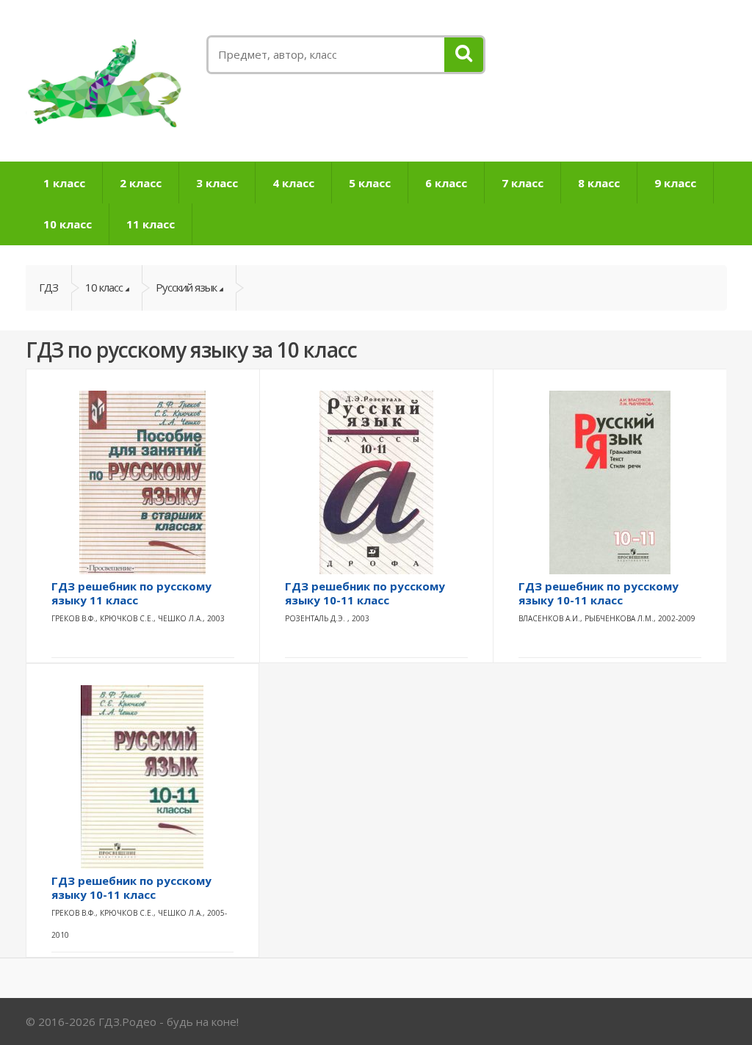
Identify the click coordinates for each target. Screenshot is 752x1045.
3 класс (217, 183)
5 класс (370, 183)
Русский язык (186, 287)
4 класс (293, 183)
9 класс (675, 183)
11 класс (150, 224)
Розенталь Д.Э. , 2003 (327, 618)
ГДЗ (48, 287)
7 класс (522, 183)
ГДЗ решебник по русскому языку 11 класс (131, 593)
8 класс (599, 183)
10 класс (67, 224)
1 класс (64, 183)
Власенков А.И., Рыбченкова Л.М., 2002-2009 (606, 618)
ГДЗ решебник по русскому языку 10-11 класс (365, 593)
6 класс (446, 183)
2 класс (141, 183)
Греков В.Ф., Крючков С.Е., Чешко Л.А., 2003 (138, 618)
